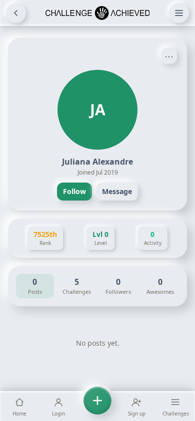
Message (117, 191)
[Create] (97, 406)
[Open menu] (179, 13)
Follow (74, 191)
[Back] (16, 13)
